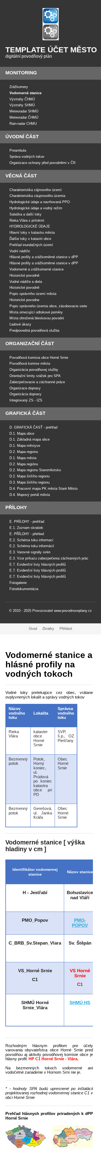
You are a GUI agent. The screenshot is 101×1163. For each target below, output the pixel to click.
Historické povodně (24, 275)
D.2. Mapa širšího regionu (29, 476)
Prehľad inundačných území (31, 245)
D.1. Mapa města (22, 458)
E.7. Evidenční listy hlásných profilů (37, 564)
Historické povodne (24, 300)
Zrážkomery (18, 87)
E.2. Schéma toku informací (31, 540)
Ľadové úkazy (20, 324)
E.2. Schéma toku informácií (31, 546)
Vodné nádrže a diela (25, 282)
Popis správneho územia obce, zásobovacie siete (48, 306)
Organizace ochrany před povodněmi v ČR (42, 163)
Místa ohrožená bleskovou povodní (36, 318)
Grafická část (25, 413)
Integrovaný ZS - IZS (25, 400)
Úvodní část (22, 136)
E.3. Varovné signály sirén (29, 552)
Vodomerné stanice (25, 93)
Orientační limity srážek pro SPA (35, 376)
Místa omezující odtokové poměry (36, 312)
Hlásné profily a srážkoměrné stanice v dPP (43, 257)
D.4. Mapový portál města (29, 495)
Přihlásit (66, 629)
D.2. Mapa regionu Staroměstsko (35, 470)
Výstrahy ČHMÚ (22, 99)
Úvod (33, 629)
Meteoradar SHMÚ (23, 111)
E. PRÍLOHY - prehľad (26, 522)
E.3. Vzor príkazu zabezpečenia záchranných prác (48, 558)
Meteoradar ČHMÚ (23, 117)
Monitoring (21, 72)
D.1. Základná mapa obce (29, 439)
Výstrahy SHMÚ (22, 105)
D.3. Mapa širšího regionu (29, 482)
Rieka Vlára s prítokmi (26, 220)
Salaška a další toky (25, 214)
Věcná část (21, 175)
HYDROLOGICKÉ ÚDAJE (29, 226)
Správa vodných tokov (26, 157)
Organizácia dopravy (25, 394)
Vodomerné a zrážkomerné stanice (36, 269)
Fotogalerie (18, 583)
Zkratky (48, 629)
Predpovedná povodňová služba (34, 330)
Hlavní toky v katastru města (32, 233)
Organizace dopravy (25, 388)
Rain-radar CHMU (23, 124)
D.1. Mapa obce (21, 433)
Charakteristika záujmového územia (37, 196)
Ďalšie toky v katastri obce (30, 239)
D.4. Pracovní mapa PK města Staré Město (43, 489)
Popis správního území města (32, 294)
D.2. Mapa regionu (23, 452)
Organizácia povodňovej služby (33, 370)
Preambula (17, 150)
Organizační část (29, 343)
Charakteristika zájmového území (35, 190)
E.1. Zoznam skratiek (26, 528)
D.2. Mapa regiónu (23, 464)
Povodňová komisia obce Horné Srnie (38, 358)
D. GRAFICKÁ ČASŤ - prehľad (33, 427)
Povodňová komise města (29, 363)
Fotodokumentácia (23, 589)
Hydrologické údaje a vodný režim (35, 208)
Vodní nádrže (19, 251)
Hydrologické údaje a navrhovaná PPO (39, 202)
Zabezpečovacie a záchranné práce (37, 382)
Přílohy (16, 507)
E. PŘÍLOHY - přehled (26, 534)
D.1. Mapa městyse (24, 446)
